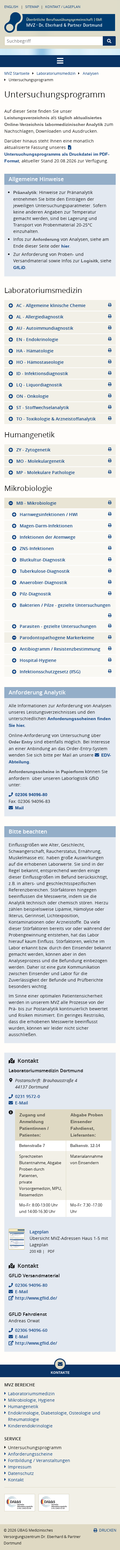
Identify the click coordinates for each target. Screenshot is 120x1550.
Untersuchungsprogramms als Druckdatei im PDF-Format (57, 157)
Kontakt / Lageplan (62, 6)
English (11, 6)
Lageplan (39, 1232)
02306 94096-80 (31, 794)
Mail (19, 807)
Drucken (107, 1530)
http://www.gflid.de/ (36, 1298)
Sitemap (32, 6)
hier (65, 246)
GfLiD (19, 267)
